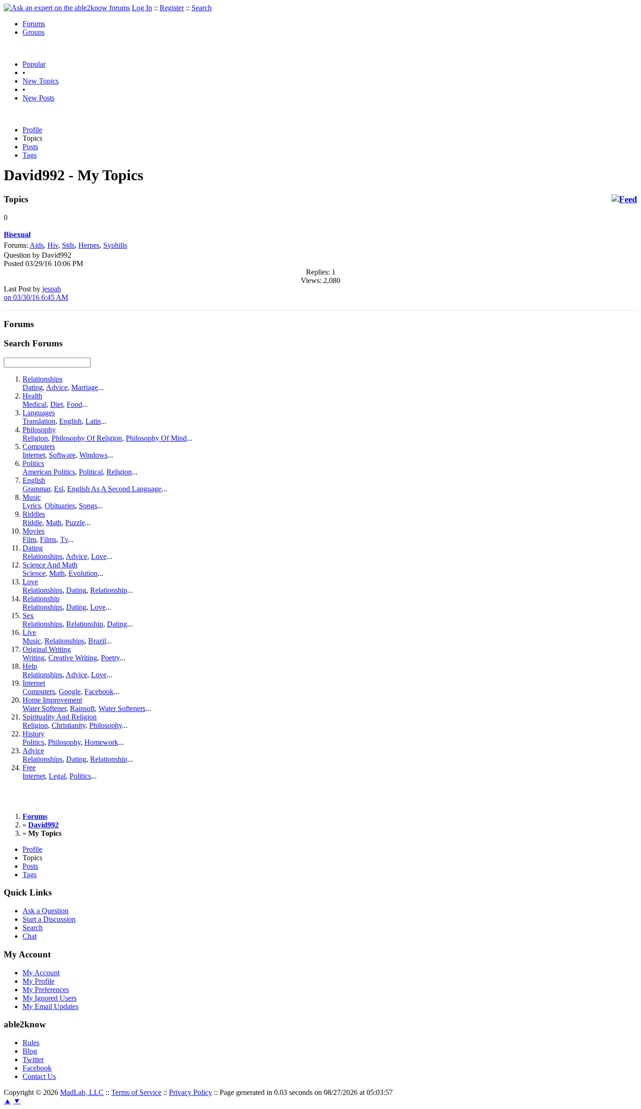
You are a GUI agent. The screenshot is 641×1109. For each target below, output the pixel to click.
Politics (33, 463)
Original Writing (47, 649)
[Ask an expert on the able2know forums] (67, 8)
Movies (34, 531)
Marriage (84, 387)
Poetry (110, 658)
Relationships (42, 379)
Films (48, 539)
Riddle (32, 523)
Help (30, 666)
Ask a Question (46, 911)
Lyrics (32, 506)
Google (70, 692)
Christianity (68, 725)
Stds (68, 245)
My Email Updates (50, 1006)
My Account (41, 973)
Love (99, 556)
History (34, 734)
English (70, 421)
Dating (33, 387)
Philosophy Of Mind (156, 438)
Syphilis (115, 245)
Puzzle (75, 523)
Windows (93, 455)
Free (29, 768)
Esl (58, 489)
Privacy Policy (190, 1092)
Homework (101, 742)
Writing (34, 658)
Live (29, 632)
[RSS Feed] (624, 199)
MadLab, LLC (82, 1092)
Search (201, 8)
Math (53, 523)
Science (34, 573)
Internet (34, 455)
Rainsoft (82, 708)
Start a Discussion (49, 919)
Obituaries (60, 506)
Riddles (34, 514)
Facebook (99, 692)
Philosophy (39, 430)
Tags (30, 155)
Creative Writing (72, 658)
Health (32, 396)
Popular (34, 64)
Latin (93, 421)
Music (32, 497)
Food (74, 404)
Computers (39, 447)
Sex (28, 616)
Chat (30, 936)
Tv (64, 539)
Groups (34, 32)
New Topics (41, 81)
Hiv (52, 245)
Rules (31, 1043)
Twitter (33, 1059)
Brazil (97, 641)
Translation (39, 421)
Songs (88, 506)
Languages (39, 413)
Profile (32, 130)
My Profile (38, 981)
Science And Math (50, 565)
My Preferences (46, 990)
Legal (57, 776)
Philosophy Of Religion (87, 438)
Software (62, 455)
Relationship (108, 590)
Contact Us (39, 1076)
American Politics (49, 472)
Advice (57, 387)
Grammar (36, 489)
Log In (142, 8)
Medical (34, 404)
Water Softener (44, 708)
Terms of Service (136, 1092)
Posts (30, 147)
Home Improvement (52, 700)
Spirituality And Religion (60, 717)
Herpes (88, 245)
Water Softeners (122, 708)
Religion (35, 438)
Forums (34, 24)
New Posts (38, 98)
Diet (56, 404)
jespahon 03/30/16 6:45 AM (36, 293)
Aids (37, 245)
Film (29, 539)
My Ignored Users (49, 998)
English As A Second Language (114, 489)
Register (172, 8)
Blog (30, 1051)
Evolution (83, 573)
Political (91, 472)
